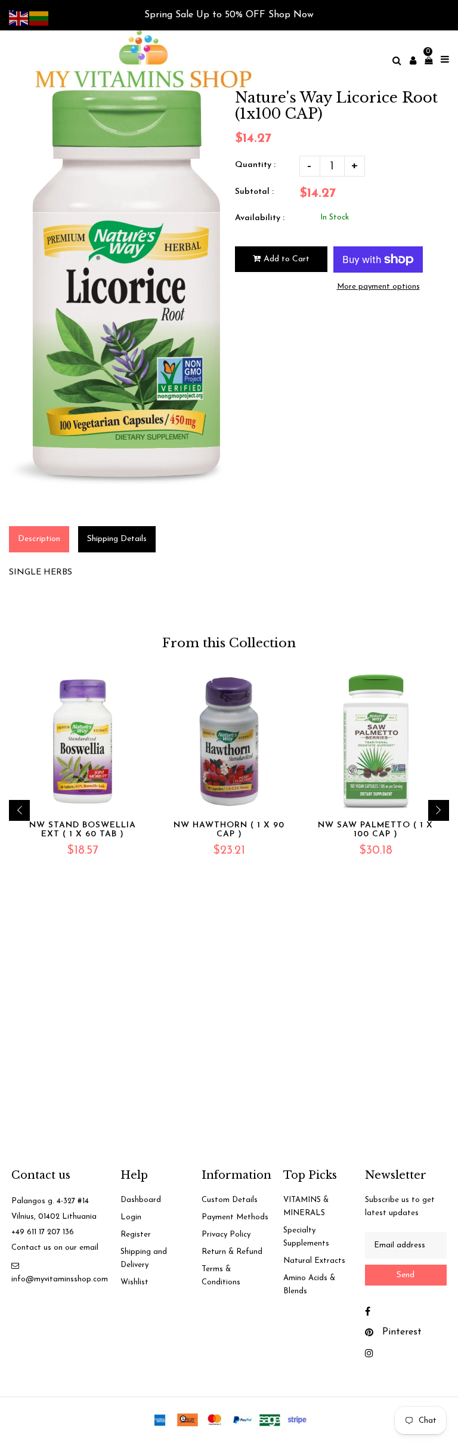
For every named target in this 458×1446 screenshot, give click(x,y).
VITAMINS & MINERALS (306, 1206)
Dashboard (140, 1200)
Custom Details (230, 1200)
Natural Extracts (314, 1261)
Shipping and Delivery (143, 1258)
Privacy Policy (226, 1234)
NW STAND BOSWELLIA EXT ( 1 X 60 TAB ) (82, 830)
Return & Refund (232, 1252)
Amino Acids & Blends (309, 1284)
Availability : (259, 218)
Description (39, 538)
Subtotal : (254, 191)
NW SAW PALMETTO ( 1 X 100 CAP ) (375, 830)
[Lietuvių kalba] (39, 17)
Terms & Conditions (221, 1275)
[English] (19, 17)
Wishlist (134, 1282)
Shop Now (291, 15)
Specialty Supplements (306, 1236)
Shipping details (117, 538)
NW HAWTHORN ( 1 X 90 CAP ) (229, 830)
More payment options (378, 287)
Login (130, 1217)
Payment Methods (235, 1217)
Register (135, 1234)
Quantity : (255, 164)
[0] (425, 60)
